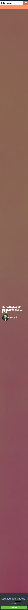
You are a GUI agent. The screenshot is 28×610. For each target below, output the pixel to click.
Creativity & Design (14, 318)
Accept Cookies (14, 607)
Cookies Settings (14, 603)
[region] (14, 601)
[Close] (26, 594)
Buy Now (19, 3)
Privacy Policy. (18, 600)
